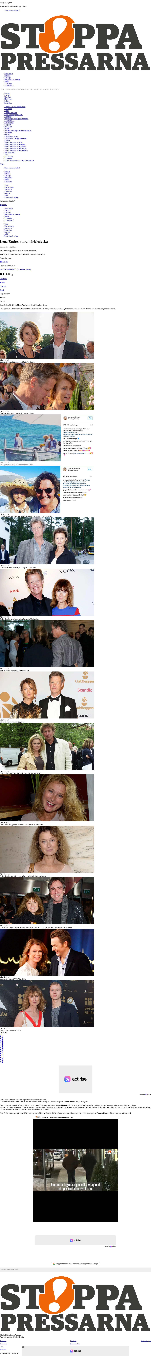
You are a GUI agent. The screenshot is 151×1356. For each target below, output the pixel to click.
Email (2, 290)
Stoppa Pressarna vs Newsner (14, 144)
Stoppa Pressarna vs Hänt (13, 142)
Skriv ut (3, 297)
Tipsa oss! (3, 205)
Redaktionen (3, 1341)
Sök (1, 164)
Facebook (3, 279)
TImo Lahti (4, 262)
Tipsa (2, 89)
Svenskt (7, 76)
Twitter (2, 282)
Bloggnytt (7, 117)
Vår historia (8, 156)
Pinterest (3, 286)
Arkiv (42, 89)
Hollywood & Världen (12, 80)
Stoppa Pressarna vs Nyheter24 (15, 148)
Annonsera (20, 89)
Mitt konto (8, 127)
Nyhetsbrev (8, 133)
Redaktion (28, 89)
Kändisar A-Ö (9, 86)
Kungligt (7, 78)
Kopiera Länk (5, 294)
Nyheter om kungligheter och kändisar (17, 131)
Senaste (7, 93)
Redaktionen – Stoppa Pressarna (15, 138)
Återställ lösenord (10, 113)
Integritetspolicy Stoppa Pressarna (16, 119)
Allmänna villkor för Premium (14, 107)
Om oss (36, 89)
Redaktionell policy (52, 89)
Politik (6, 82)
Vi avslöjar (8, 84)
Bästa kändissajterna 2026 (13, 115)
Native (6, 129)
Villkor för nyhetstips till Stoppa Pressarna (19, 160)
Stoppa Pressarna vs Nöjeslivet (15, 146)
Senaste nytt (8, 74)
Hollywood (8, 99)
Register (7, 140)
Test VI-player (9, 152)
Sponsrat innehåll (74, 1343)
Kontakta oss (10, 89)
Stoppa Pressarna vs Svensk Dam (16, 150)
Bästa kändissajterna (146, 1341)
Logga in (7, 125)
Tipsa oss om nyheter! (12, 10)
